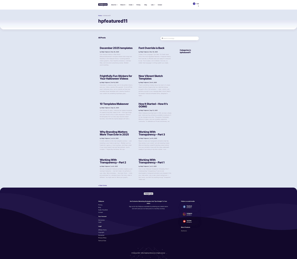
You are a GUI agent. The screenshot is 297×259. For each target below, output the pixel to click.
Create (130, 4)
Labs (152, 4)
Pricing (138, 4)
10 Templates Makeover (114, 103)
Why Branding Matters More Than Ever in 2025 (114, 133)
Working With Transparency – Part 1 (151, 161)
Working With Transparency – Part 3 (152, 133)
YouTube (189, 220)
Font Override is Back (151, 48)
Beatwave (184, 231)
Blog (145, 4)
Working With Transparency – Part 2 (113, 161)
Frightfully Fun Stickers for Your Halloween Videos (116, 77)
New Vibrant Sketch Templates (151, 77)
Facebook (189, 206)
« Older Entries (102, 185)
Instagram (189, 213)
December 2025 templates (116, 48)
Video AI (122, 4)
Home (100, 15)
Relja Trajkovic (106, 52)
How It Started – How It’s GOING (153, 105)
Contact (160, 4)
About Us (113, 4)
